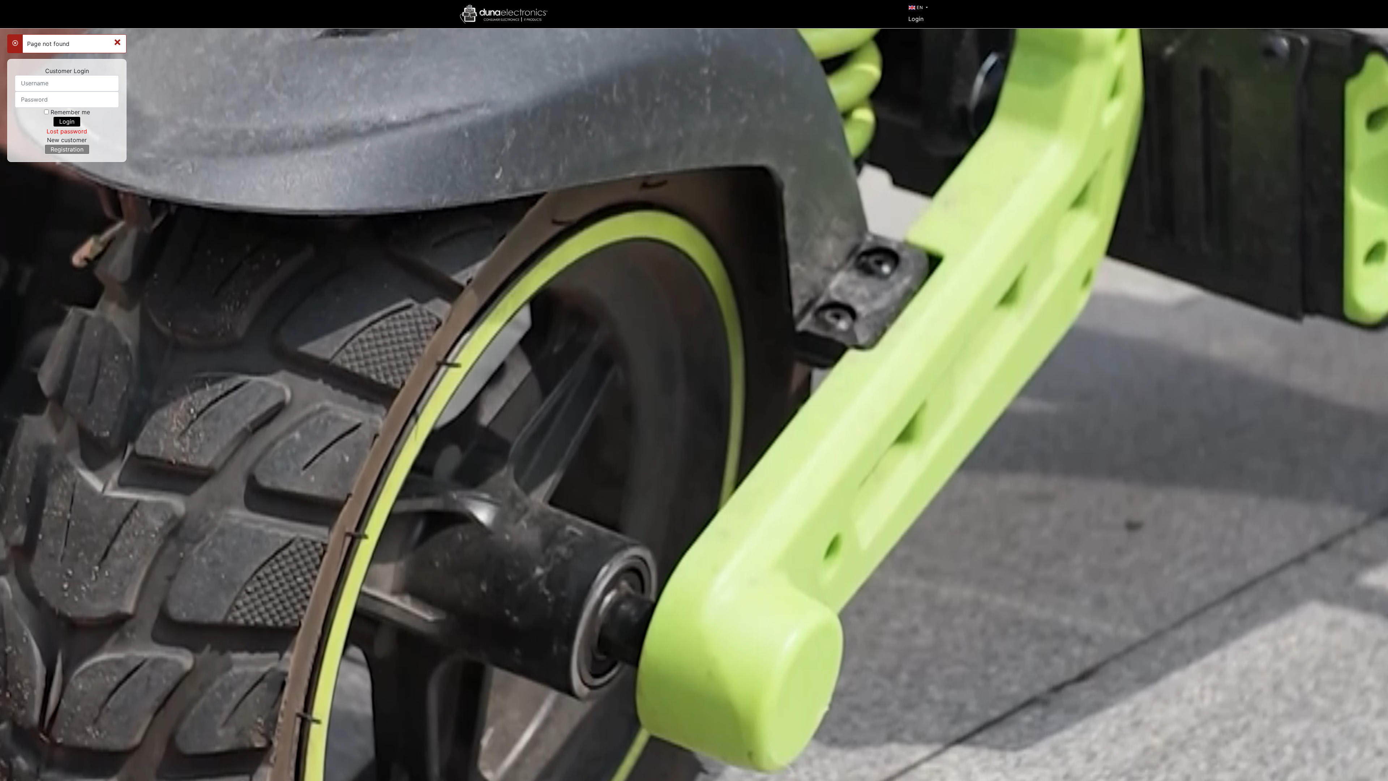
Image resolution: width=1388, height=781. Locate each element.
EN (920, 7)
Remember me (70, 112)
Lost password (67, 131)
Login (916, 18)
